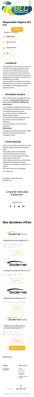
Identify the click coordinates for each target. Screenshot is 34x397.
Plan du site (21, 371)
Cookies (20, 369)
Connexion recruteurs (21, 373)
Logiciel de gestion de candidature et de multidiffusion (17, 393)
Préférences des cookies (23, 377)
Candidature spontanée (6, 369)
